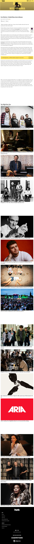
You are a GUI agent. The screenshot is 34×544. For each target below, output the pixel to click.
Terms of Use (3, 517)
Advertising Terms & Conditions (5, 520)
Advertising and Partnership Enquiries (6, 524)
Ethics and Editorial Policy (5, 519)
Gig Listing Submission (4, 526)
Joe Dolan (9, 19)
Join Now (30, 57)
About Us (3, 514)
